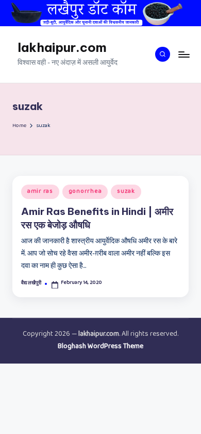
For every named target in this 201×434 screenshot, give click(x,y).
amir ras (40, 192)
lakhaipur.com (62, 47)
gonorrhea (85, 192)
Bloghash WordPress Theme (100, 347)
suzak (126, 192)
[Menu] (183, 54)
